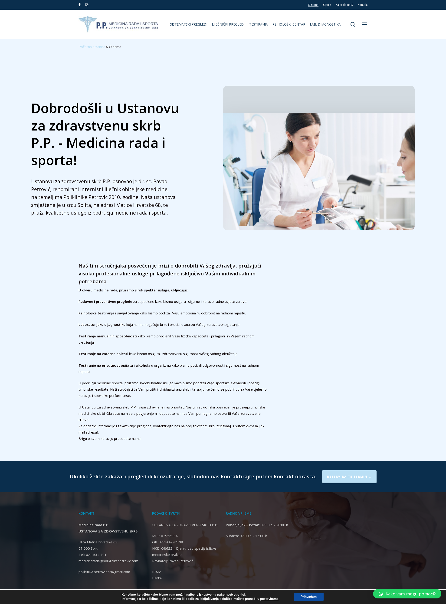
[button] (365, 24)
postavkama (269, 599)
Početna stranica (92, 46)
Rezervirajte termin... (349, 477)
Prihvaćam (309, 596)
